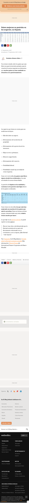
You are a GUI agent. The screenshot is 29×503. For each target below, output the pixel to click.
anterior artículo (16, 220)
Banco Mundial (17, 259)
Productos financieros (20, 409)
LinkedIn (21, 391)
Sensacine (17, 453)
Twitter (5, 45)
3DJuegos (17, 443)
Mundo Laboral (19, 406)
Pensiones (17, 418)
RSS (14, 391)
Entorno (9, 259)
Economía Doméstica (7, 409)
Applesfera (4, 447)
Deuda (3, 418)
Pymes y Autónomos (20, 476)
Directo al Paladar (6, 463)
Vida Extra (17, 445)
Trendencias (5, 474)
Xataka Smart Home (6, 449)
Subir (23, 435)
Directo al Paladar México (8, 492)
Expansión (7, 239)
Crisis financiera (19, 415)
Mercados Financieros (7, 406)
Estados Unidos (19, 412)
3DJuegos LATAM (19, 486)
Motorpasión (18, 463)
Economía (4, 404)
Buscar (27, 429)
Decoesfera (4, 476)
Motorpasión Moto (19, 465)
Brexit (3, 412)
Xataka (3, 443)
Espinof (17, 455)
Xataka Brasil (5, 488)
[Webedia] (6, 436)
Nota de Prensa (13, 243)
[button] (14, 58)
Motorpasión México (20, 492)
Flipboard (8, 45)
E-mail (11, 45)
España (3, 415)
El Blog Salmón (18, 474)
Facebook (2, 45)
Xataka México (5, 486)
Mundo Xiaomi (5, 452)
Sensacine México (19, 488)
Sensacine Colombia (20, 490)
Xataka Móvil (5, 445)
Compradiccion (5, 478)
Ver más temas (6, 423)
